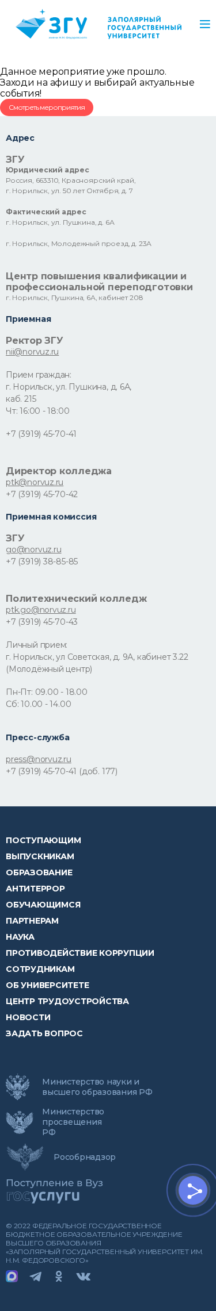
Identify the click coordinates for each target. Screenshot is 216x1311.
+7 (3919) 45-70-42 (42, 494)
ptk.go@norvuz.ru (41, 610)
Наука (20, 937)
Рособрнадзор (85, 1157)
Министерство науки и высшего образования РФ (97, 1087)
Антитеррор (35, 888)
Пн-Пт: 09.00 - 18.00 (47, 692)
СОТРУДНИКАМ (40, 969)
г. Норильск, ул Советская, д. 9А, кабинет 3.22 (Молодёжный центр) (97, 663)
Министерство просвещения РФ (73, 1121)
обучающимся (43, 904)
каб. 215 (21, 399)
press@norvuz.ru (38, 759)
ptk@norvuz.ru (34, 482)
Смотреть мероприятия (47, 107)
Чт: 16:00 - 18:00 (37, 411)
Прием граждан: (38, 375)
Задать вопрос (44, 1033)
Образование (39, 872)
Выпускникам (40, 856)
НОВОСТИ (28, 1017)
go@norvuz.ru (33, 549)
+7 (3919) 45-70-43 (42, 622)
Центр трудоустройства (67, 1001)
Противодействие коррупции (80, 953)
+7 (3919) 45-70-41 (41, 434)
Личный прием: (36, 645)
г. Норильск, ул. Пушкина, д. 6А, (68, 387)
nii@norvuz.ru (32, 352)
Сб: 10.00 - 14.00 (38, 704)
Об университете (47, 985)
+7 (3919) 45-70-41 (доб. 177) (62, 771)
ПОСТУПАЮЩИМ (43, 840)
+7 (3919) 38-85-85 (42, 561)
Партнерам (32, 921)
